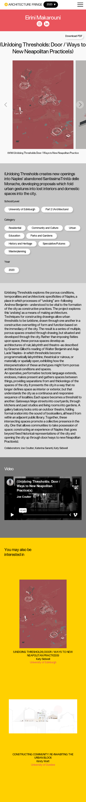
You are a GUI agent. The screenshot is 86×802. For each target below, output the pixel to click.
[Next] (80, 105)
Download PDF (73, 36)
